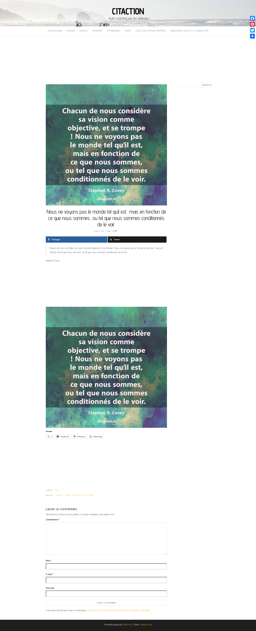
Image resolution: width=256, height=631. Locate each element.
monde (67, 495)
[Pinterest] (252, 24)
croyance (59, 495)
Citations (70, 30)
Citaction (128, 11)
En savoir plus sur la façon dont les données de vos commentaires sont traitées (118, 610)
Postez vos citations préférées (150, 30)
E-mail (49, 574)
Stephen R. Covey (79, 495)
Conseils (84, 30)
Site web (50, 588)
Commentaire (53, 519)
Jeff (116, 231)
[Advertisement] (128, 57)
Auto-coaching (55, 30)
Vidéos (128, 30)
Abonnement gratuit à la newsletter (189, 30)
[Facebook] (252, 18)
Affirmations (113, 30)
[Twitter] (252, 30)
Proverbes (97, 30)
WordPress (127, 624)
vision (91, 495)
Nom (49, 560)
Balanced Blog (146, 624)
